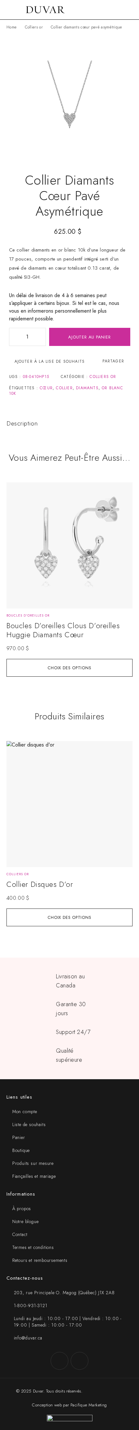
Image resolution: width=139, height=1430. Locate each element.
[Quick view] (15, 500)
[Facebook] (59, 1361)
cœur (46, 388)
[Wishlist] (15, 490)
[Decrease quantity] (14, 337)
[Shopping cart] (130, 10)
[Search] (119, 9)
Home (11, 27)
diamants (87, 388)
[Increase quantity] (41, 337)
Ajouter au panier (89, 337)
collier (64, 388)
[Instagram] (80, 1361)
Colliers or (34, 27)
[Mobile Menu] (13, 9)
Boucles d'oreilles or (27, 615)
